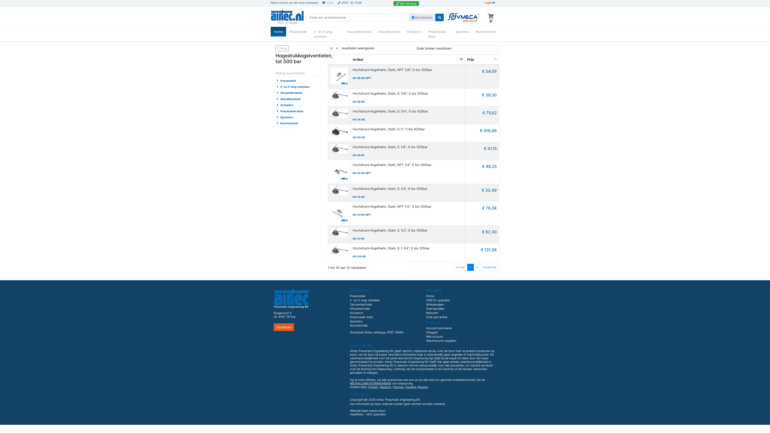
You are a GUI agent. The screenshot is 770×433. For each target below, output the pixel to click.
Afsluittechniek (389, 32)
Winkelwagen (435, 304)
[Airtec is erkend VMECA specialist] (463, 16)
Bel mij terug (408, 3)
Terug (283, 48)
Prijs (470, 60)
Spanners (462, 32)
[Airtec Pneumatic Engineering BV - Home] (287, 16)
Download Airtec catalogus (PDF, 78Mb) (377, 332)
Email (329, 2)
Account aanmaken (439, 328)
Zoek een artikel (436, 317)
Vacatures (283, 327)
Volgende (489, 267)
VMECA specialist (438, 300)
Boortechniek (486, 32)
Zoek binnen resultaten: (434, 48)
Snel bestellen (435, 308)
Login (488, 2)
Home (280, 31)
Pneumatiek (298, 32)
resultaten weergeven (357, 48)
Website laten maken (364, 410)
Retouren (432, 313)
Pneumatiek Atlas (437, 34)
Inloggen (432, 332)
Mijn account (434, 336)
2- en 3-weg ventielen (322, 34)
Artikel (358, 60)
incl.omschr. (424, 17)
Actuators (414, 32)
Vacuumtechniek (359, 32)
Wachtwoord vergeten (441, 340)
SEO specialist (376, 414)
